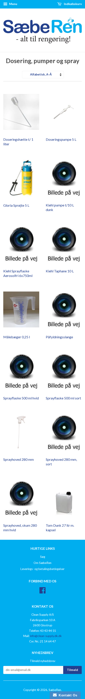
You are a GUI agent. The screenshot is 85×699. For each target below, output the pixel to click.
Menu (12, 4)
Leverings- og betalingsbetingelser (42, 569)
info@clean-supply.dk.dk (46, 636)
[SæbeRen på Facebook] (42, 591)
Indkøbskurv (72, 4)
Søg (42, 556)
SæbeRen (55, 690)
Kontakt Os (67, 695)
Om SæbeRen (42, 563)
